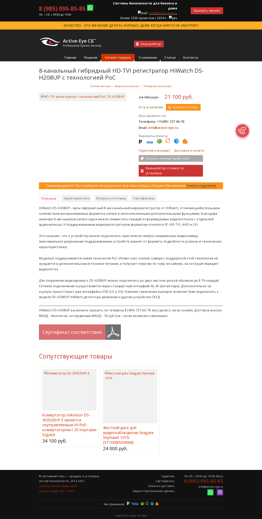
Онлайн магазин (100, 86)
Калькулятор (151, 44)
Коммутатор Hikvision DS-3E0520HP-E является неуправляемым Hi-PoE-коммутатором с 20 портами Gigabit (69, 424)
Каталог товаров (118, 57)
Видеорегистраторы (127, 86)
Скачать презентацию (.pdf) (58, 486)
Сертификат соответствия (72, 332)
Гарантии (167, 476)
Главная (70, 57)
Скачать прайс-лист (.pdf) (56, 491)
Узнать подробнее (201, 185)
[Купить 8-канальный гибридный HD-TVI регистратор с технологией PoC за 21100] (82, 97)
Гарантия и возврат (154, 150)
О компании (147, 57)
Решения (90, 57)
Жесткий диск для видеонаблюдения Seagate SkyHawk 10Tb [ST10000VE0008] (128, 435)
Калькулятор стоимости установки (164, 170)
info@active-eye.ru (163, 13)
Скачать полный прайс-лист (168, 158)
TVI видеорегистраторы (157, 86)
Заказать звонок (207, 10)
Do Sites (142, 515)
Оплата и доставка (161, 486)
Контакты (190, 57)
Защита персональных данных (153, 491)
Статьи (170, 57)
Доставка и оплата (189, 150)
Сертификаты (165, 481)
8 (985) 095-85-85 (62, 8)
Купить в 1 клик (185, 107)
